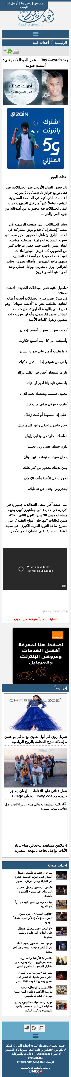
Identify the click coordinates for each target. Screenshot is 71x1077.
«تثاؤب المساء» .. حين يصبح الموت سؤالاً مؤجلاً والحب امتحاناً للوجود (32, 918)
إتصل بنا (25, 3)
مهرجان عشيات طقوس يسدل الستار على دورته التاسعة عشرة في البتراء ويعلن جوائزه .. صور (33, 876)
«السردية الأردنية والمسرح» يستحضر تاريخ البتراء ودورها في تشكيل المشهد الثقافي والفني (33, 962)
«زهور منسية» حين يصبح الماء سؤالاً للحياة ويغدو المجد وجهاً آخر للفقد (32, 947)
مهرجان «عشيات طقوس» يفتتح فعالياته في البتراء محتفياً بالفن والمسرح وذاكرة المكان (33, 1006)
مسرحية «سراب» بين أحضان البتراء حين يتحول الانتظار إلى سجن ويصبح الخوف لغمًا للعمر (34, 977)
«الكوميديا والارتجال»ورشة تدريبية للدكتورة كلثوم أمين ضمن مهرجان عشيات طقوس (33, 991)
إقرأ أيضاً (61, 688)
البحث (24, 7)
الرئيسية (61, 43)
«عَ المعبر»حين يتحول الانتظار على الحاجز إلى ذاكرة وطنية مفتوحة (35, 932)
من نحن (38, 3)
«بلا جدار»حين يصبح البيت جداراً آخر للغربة (33, 904)
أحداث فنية (41, 43)
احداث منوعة (57, 865)
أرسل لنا (12, 3)
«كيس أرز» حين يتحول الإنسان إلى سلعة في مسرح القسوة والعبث (34, 891)
